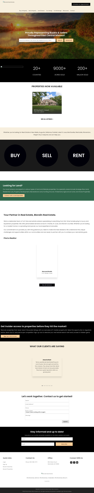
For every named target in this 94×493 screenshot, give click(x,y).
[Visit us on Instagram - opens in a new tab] (71, 462)
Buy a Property (23, 10)
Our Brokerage (57, 10)
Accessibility (47, 481)
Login (4, 462)
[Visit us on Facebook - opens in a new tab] (74, 462)
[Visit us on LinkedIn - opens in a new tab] (77, 462)
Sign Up (5, 464)
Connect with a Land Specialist (13, 195)
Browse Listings (67, 491)
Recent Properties (8, 469)
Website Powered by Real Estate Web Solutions (47, 489)
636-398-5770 (33, 462)
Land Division (41, 10)
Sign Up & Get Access (10, 336)
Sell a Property (32, 10)
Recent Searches (7, 466)
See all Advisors (47, 285)
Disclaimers (53, 491)
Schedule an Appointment (81, 4)
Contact (72, 10)
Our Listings (49, 10)
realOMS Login (59, 491)
